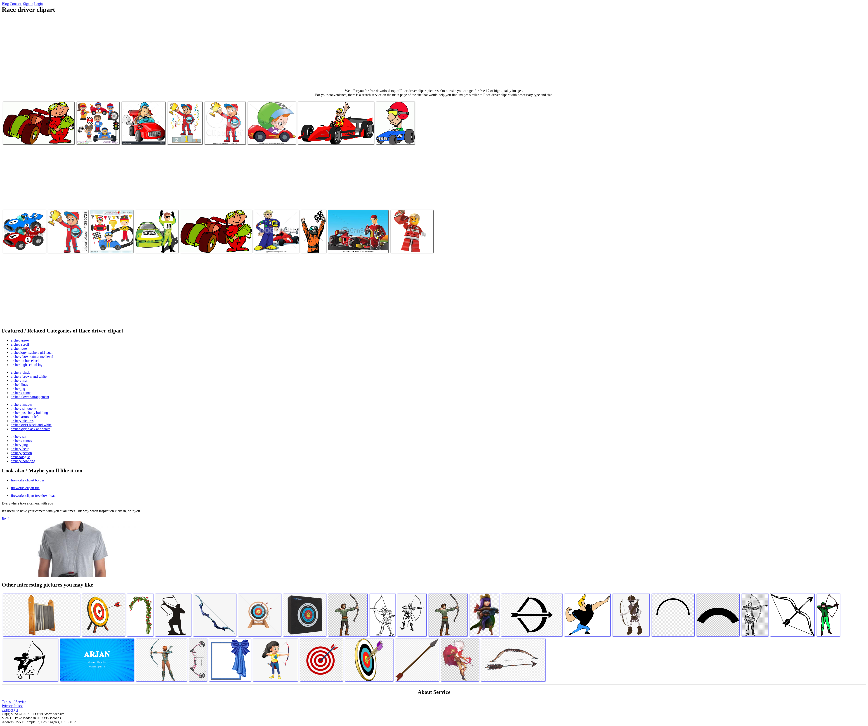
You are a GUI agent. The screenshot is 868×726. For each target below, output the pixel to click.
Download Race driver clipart (23, 138)
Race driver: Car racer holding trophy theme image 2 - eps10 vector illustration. (183, 133)
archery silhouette (23, 408)
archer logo (19, 348)
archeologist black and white (31, 425)
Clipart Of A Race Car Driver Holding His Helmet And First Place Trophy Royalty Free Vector (68, 241)
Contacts (16, 4)
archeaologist (20, 457)
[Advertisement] (434, 51)
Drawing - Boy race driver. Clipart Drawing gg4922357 (273, 244)
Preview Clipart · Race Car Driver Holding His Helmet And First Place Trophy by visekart (223, 133)
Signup (28, 4)
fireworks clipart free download (33, 495)
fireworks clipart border (27, 480)
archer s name (21, 393)
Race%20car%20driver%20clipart (324, 246)
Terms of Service (14, 702)
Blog (5, 4)
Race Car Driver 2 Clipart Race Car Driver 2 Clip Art (216, 246)
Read (5, 519)
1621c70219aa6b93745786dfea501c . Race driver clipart (100, 136)
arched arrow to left (25, 417)
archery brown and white (29, 376)
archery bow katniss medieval (32, 356)
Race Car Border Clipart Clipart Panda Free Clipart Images (153, 243)
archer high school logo (27, 365)
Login (38, 4)
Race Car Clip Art (388, 138)
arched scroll (20, 344)
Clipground (22, 712)
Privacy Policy (12, 706)
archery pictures (22, 421)
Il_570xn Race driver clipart (110, 246)
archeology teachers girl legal (31, 352)
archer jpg (18, 389)
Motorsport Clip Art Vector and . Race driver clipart (270, 136)
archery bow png (23, 461)
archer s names (21, 441)
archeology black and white (30, 429)
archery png (19, 445)
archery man (19, 380)
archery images (21, 404)
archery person (21, 453)
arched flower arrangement (30, 397)
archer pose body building (29, 413)
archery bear (19, 449)
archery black (20, 372)
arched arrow (20, 340)
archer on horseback (25, 361)
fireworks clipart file (25, 488)
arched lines (19, 385)
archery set (18, 436)
